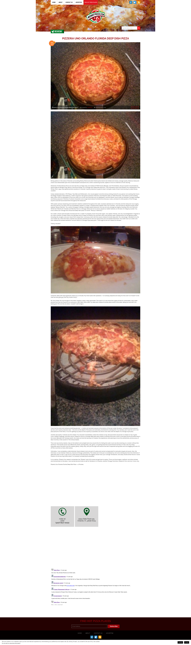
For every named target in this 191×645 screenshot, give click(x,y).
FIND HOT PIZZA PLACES (91, 2)
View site (135, 107)
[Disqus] (95, 547)
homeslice (89, 107)
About (60, 2)
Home (54, 2)
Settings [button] (180, 642)
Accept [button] (186, 642)
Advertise (79, 2)
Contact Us (69, 2)
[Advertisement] (95, 610)
